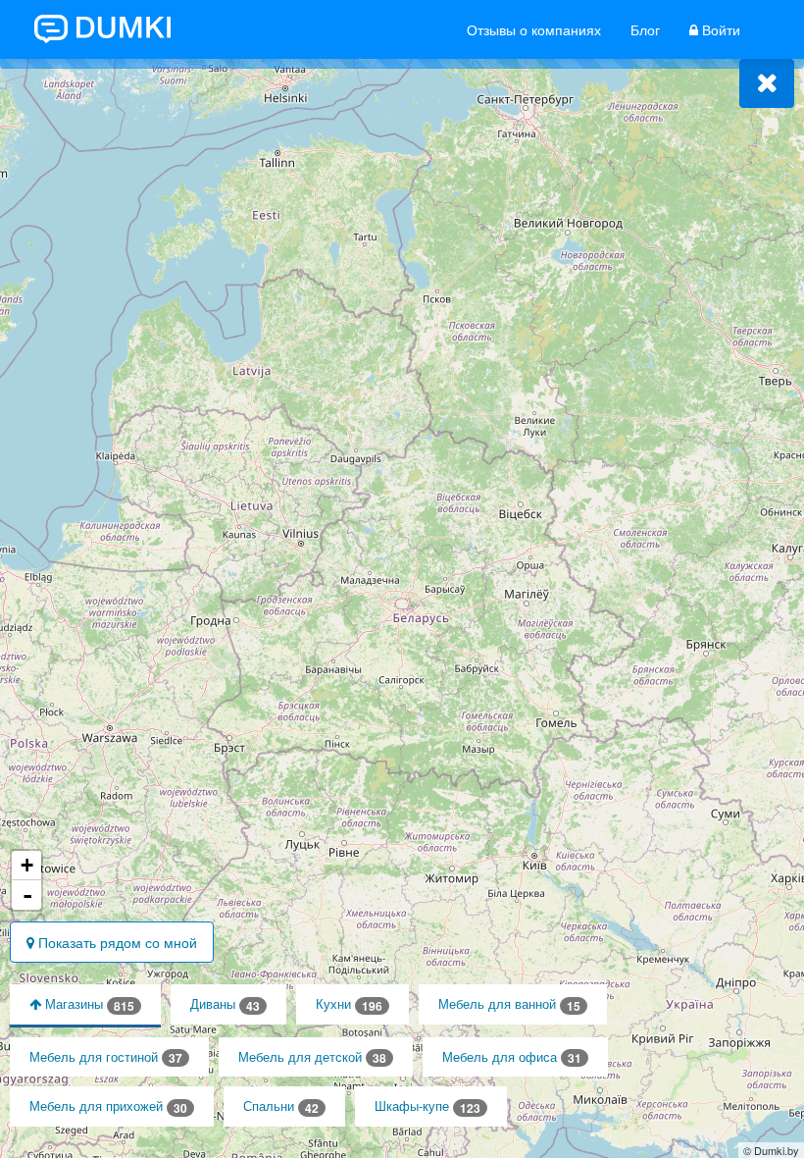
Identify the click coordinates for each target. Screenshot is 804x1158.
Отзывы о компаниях (534, 29)
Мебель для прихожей (108, 1106)
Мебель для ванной (509, 1004)
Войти (719, 29)
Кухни (349, 1004)
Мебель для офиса (511, 1057)
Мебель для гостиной (105, 1057)
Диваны (225, 1004)
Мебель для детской (312, 1057)
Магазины (87, 1004)
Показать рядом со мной (115, 942)
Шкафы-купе (427, 1106)
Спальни (281, 1106)
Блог (645, 29)
